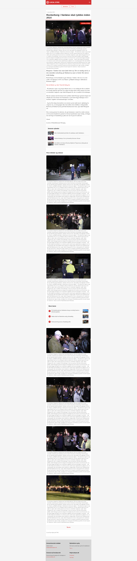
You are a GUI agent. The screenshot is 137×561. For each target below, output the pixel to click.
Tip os (72, 6)
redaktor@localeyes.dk (51, 547)
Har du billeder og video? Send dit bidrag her (58, 85)
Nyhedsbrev (65, 6)
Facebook (72, 555)
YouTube (72, 557)
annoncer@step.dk (50, 556)
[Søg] (89, 2)
